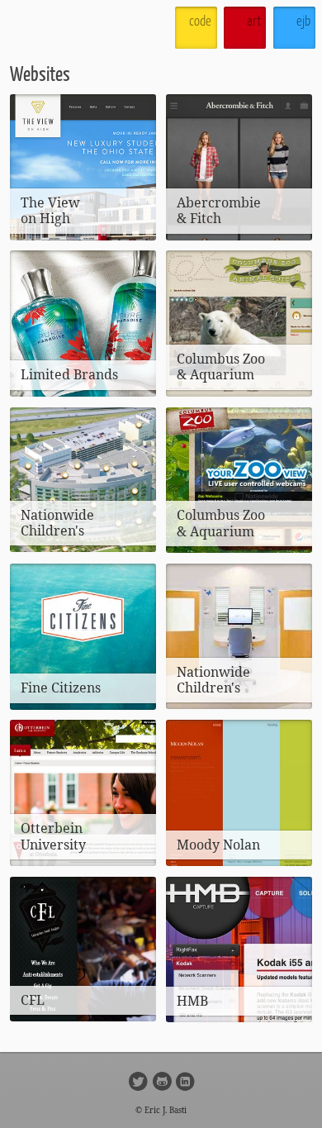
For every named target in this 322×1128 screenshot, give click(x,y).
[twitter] (140, 1080)
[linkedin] (187, 1080)
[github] (164, 1080)
